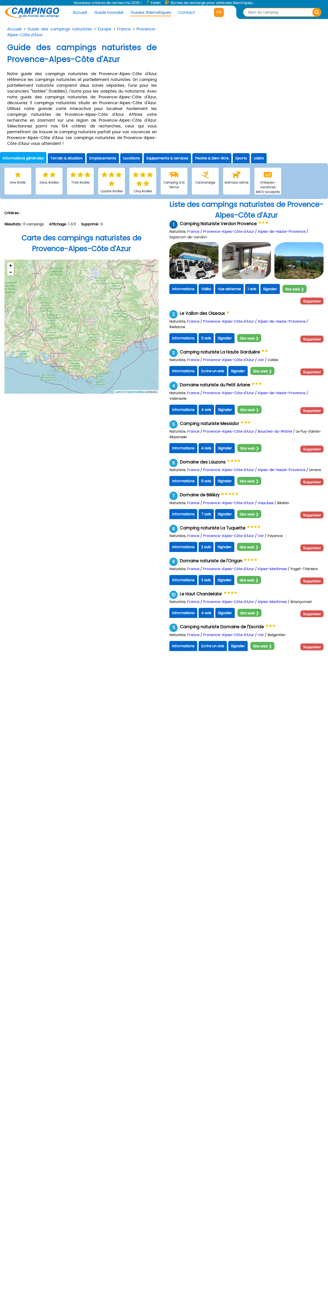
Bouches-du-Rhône (275, 431)
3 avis (206, 580)
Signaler (270, 289)
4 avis (206, 409)
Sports (241, 158)
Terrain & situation (66, 158)
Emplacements (102, 158)
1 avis (252, 289)
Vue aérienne (229, 289)
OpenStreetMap (135, 392)
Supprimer (312, 301)
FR (219, 12)
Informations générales (23, 158)
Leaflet (118, 392)
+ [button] (10, 265)
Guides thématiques (151, 12)
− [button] (10, 272)
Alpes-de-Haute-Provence (281, 231)
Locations (131, 158)
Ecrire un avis (212, 371)
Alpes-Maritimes (272, 568)
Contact (186, 12)
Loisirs (259, 158)
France (124, 29)
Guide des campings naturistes (59, 29)
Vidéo (206, 289)
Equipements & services (167, 158)
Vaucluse (266, 502)
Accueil (80, 12)
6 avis (206, 481)
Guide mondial (108, 12)
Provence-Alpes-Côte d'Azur (228, 231)
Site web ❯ (294, 289)
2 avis (206, 547)
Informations (183, 289)
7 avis (206, 514)
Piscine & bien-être (212, 158)
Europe (104, 29)
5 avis (206, 338)
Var (261, 359)
